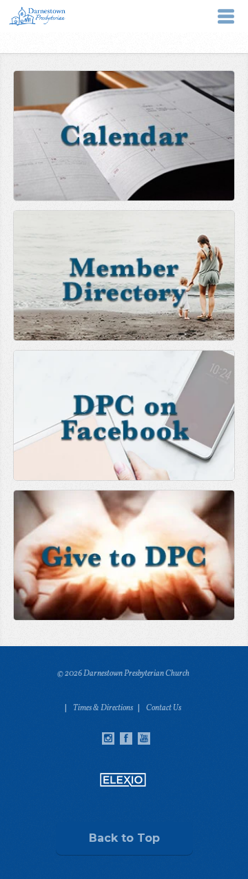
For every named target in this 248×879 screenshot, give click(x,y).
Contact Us (163, 708)
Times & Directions (103, 708)
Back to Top (124, 838)
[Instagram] (108, 738)
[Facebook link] (123, 415)
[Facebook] (126, 738)
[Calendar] (123, 135)
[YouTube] (144, 738)
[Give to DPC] (123, 555)
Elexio (123, 780)
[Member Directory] (123, 275)
